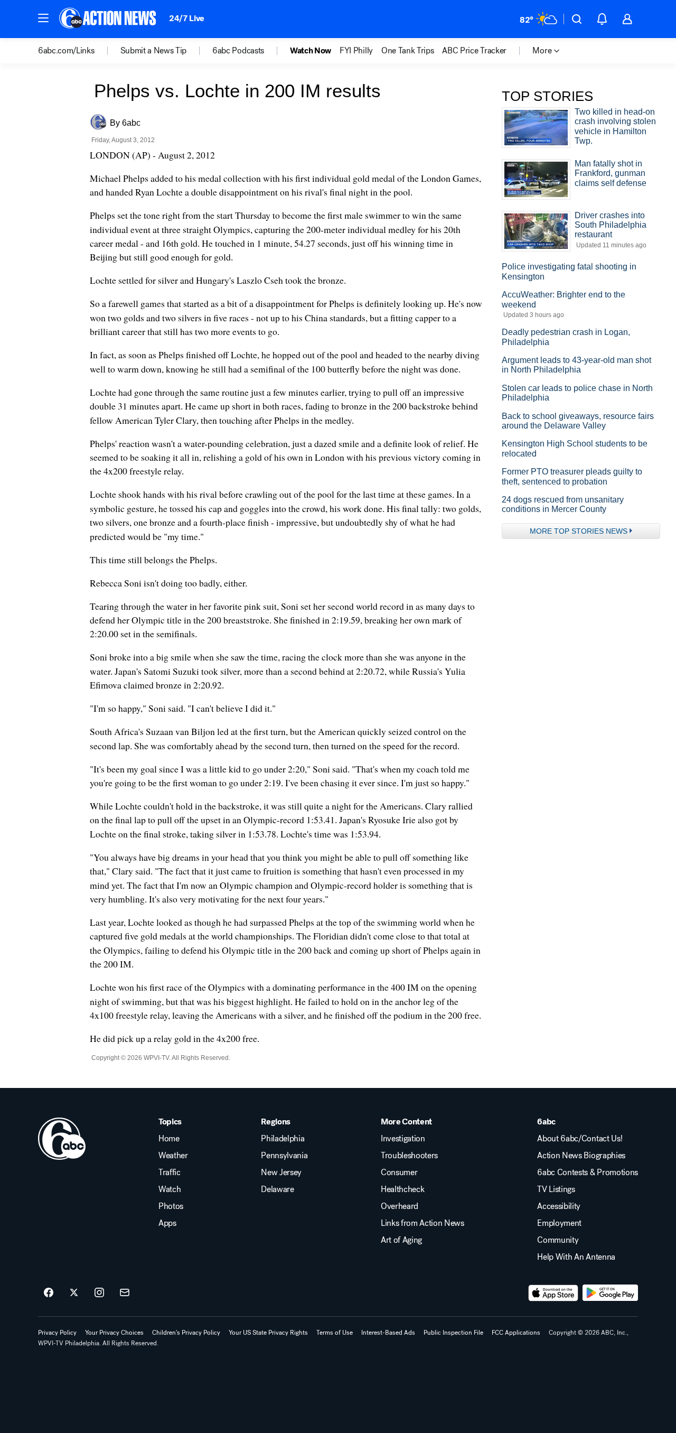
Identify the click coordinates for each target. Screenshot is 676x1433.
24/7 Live (186, 18)
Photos (170, 1206)
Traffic (169, 1172)
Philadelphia (282, 1138)
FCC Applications (516, 1332)
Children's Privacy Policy (186, 1332)
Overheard (399, 1206)
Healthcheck (402, 1189)
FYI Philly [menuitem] (356, 50)
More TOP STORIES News (578, 531)
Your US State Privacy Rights (268, 1332)
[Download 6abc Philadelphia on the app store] (553, 1293)
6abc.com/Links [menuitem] (66, 50)
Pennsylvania (284, 1155)
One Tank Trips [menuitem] (407, 50)
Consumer (399, 1172)
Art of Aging (401, 1240)
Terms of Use (334, 1332)
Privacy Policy (57, 1332)
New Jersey (281, 1172)
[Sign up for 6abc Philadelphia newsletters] (124, 1293)
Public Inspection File (453, 1332)
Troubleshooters (409, 1155)
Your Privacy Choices (114, 1332)
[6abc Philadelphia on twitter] (73, 1293)
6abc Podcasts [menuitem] (238, 50)
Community (557, 1240)
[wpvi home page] (62, 1139)
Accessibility (558, 1206)
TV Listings (556, 1189)
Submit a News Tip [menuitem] (153, 50)
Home (169, 1138)
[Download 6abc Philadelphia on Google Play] (610, 1293)
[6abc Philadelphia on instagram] (99, 1293)
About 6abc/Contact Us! (579, 1138)
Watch (169, 1189)
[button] (43, 18)
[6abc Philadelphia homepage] (108, 19)
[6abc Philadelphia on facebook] (48, 1293)
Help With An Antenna (576, 1257)
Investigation (403, 1138)
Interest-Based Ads (388, 1332)
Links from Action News (422, 1223)
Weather (173, 1155)
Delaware (277, 1189)
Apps (167, 1223)
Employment (559, 1223)
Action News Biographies (581, 1155)
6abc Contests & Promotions (587, 1172)
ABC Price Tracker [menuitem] (474, 50)
